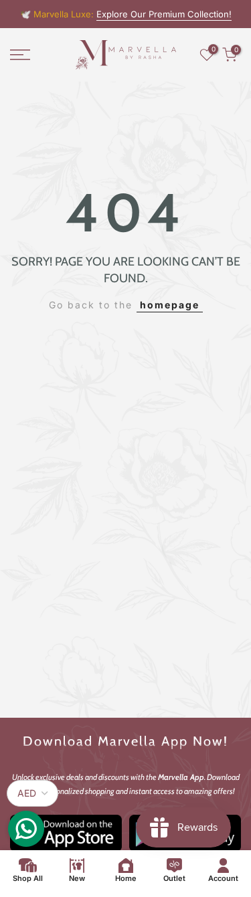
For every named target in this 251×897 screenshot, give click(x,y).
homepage (169, 304)
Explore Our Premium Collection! (164, 14)
